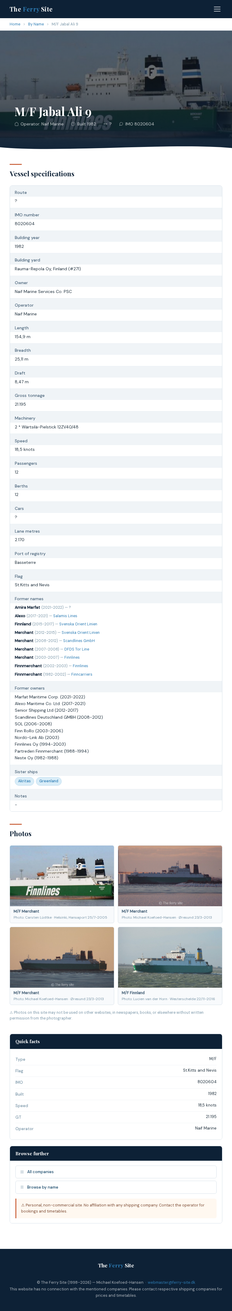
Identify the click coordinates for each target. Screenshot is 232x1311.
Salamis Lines (65, 616)
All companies (40, 1171)
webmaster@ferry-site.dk (171, 1282)
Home (15, 24)
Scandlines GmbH (79, 640)
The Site (31, 9)
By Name (36, 24)
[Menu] (217, 9)
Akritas (24, 781)
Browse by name (42, 1187)
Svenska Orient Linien (78, 624)
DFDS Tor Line (76, 649)
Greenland (48, 781)
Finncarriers (81, 674)
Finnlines (72, 657)
